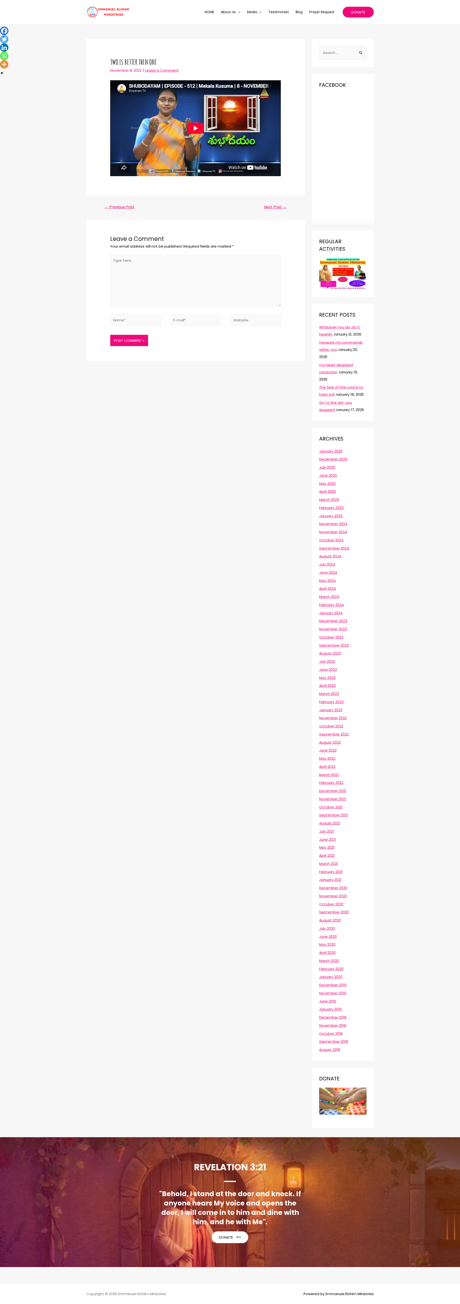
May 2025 (327, 483)
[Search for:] (343, 52)
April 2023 (327, 685)
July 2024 (327, 564)
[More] (4, 64)
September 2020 (334, 912)
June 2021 (327, 839)
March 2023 (329, 693)
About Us (228, 12)
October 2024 (331, 540)
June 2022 (328, 750)
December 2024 (333, 523)
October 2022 (331, 726)
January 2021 (330, 879)
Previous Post (119, 207)
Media (252, 12)
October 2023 (331, 637)
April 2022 (327, 766)
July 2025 (327, 467)
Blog (299, 12)
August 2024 (330, 556)
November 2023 (333, 629)
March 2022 (329, 774)
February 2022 (331, 782)
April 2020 (327, 952)
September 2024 (334, 548)
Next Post (275, 207)
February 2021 (331, 871)
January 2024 (331, 612)
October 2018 (331, 1033)
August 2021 (329, 823)
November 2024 (333, 531)
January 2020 (330, 976)
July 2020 (327, 928)
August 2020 (330, 920)
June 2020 (328, 936)
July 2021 (326, 831)
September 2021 (333, 814)
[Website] (255, 321)
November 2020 (333, 895)
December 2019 (332, 984)
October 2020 (331, 904)
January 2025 (331, 515)
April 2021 (327, 855)
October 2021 (330, 807)
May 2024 (327, 580)
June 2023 (328, 669)
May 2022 (327, 758)
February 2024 (331, 604)
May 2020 (327, 944)
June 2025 (328, 475)
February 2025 (331, 507)
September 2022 (334, 734)
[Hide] (2, 73)
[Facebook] (4, 31)
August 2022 (330, 742)
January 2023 (330, 710)
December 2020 (333, 887)
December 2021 (332, 790)
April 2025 (327, 491)
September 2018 (333, 1041)
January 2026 (330, 451)
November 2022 (333, 717)
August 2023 (330, 653)
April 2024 (327, 588)
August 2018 (329, 1049)
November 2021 (332, 798)
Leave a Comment (162, 70)
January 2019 (330, 1009)
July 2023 (327, 661)
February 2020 (331, 968)
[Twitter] (4, 39)
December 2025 (333, 459)
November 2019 (332, 993)
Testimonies (278, 12)
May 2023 (327, 677)
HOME (209, 12)
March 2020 (329, 960)
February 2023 (331, 701)
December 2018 (332, 1017)
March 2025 (329, 499)
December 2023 (333, 620)
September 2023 (334, 645)
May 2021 (326, 847)
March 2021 (328, 863)
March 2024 (329, 596)
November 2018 (332, 1025)
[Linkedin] (4, 47)
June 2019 (327, 1001)
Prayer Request (321, 12)
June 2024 (328, 572)
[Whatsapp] (4, 56)
